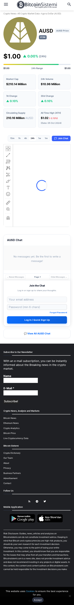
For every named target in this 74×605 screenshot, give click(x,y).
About (6, 463)
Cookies (30, 591)
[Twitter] (45, 501)
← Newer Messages (15, 277)
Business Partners (12, 473)
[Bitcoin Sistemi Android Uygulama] (23, 522)
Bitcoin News (9, 418)
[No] (69, 596)
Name (7, 376)
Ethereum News (11, 423)
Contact (7, 483)
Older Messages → (59, 277)
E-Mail (8, 388)
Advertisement (10, 478)
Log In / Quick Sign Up (37, 319)
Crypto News (10, 13)
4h (25, 138)
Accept (38, 600)
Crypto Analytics (11, 428)
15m (12, 138)
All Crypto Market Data (28, 13)
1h (19, 138)
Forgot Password (58, 312)
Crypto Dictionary (11, 453)
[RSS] (29, 501)
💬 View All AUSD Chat (37, 333)
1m (46, 138)
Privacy (7, 468)
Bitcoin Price (9, 433)
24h (32, 138)
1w (39, 138)
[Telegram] (37, 501)
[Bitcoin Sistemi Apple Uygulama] (51, 522)
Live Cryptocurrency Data (15, 438)
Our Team (8, 458)
